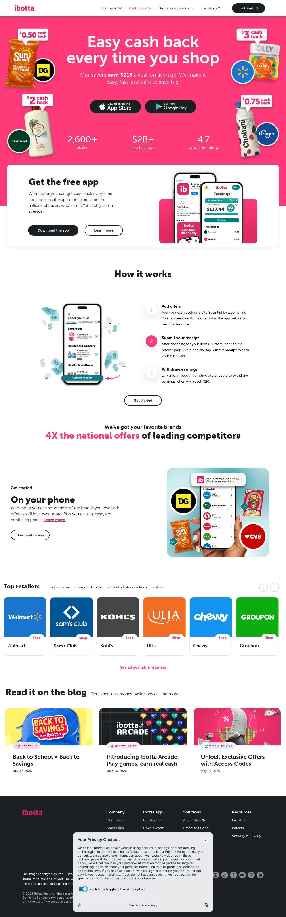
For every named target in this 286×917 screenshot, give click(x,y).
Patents (238, 828)
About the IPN (194, 820)
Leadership (115, 828)
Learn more (104, 230)
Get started (248, 8)
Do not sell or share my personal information (54, 898)
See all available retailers (143, 667)
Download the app (53, 230)
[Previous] (263, 587)
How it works (153, 828)
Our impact (115, 820)
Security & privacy (246, 836)
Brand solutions (195, 828)
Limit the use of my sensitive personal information (57, 902)
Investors (239, 820)
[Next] (274, 587)
